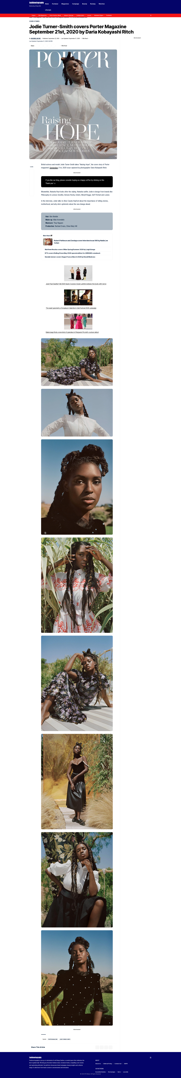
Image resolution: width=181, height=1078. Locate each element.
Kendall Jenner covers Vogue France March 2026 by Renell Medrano (70, 257)
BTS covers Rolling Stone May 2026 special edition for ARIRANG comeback (72, 253)
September (54, 168)
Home (30, 17)
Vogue (33, 15)
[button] (147, 7)
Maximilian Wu (36, 38)
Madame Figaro (98, 15)
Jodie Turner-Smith (65, 1039)
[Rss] (151, 15)
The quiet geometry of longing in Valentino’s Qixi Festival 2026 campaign (71, 308)
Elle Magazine (42, 15)
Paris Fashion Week (55, 15)
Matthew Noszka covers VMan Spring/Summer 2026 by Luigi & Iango (70, 249)
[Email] (45, 46)
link (106, 180)
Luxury (89, 15)
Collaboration (80, 15)
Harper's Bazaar (68, 15)
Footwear (109, 15)
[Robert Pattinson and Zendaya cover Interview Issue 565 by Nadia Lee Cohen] (48, 241)
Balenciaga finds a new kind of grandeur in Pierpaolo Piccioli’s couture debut (72, 332)
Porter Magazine (37, 17)
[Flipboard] (149, 15)
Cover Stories (34, 21)
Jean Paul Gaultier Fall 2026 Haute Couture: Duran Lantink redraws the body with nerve (76, 284)
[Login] (143, 7)
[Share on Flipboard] (41, 46)
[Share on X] (37, 46)
